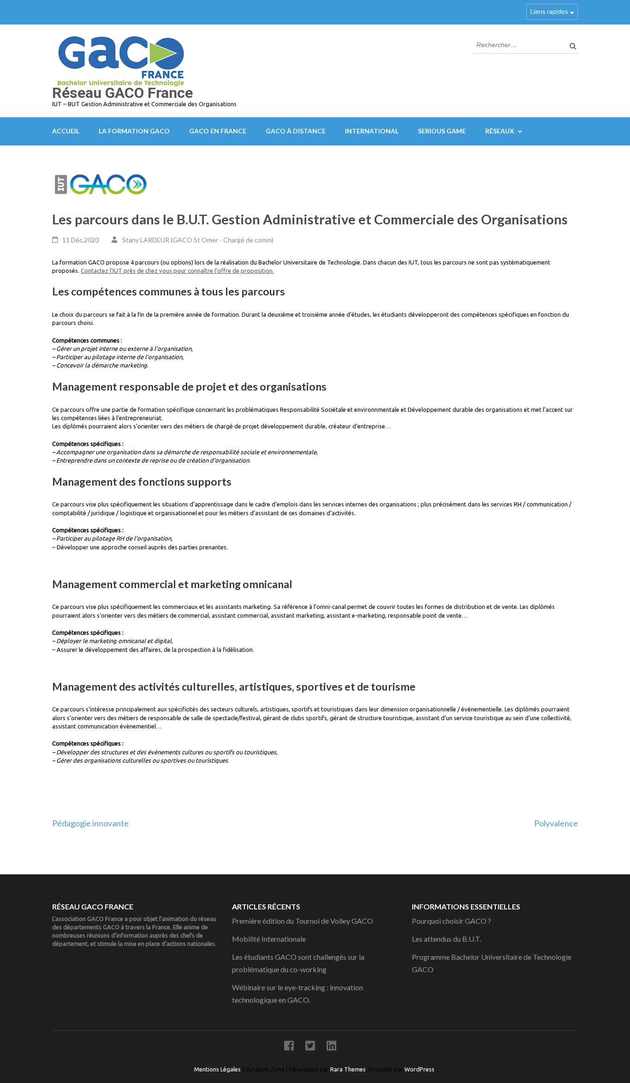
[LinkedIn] (331, 1047)
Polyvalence (556, 823)
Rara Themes (348, 1069)
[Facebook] (289, 1047)
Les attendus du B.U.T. (446, 938)
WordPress (419, 1069)
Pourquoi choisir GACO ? (451, 920)
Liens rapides (549, 11)
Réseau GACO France (122, 93)
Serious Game (442, 131)
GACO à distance (296, 131)
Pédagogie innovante (90, 823)
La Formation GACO (134, 131)
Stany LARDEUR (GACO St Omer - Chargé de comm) (197, 240)
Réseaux (499, 131)
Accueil (65, 131)
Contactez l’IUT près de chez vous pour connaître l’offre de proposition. (177, 270)
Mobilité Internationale (269, 938)
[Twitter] (310, 1047)
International (371, 131)
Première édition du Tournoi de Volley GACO (302, 920)
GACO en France (217, 131)
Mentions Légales (218, 1069)
